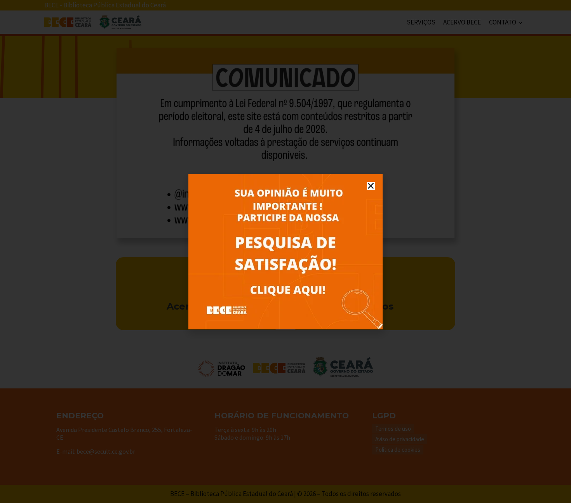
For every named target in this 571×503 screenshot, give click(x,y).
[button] (371, 186)
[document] (285, 251)
